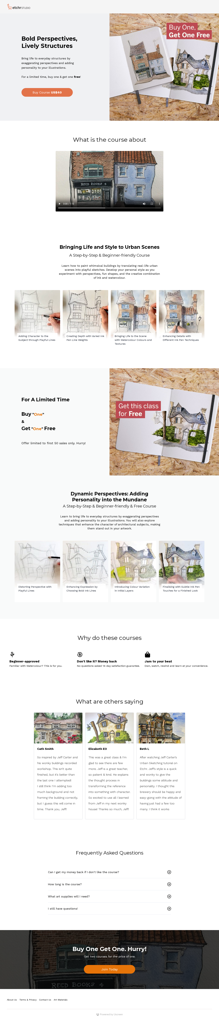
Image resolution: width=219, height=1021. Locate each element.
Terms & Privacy (28, 999)
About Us (12, 999)
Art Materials (60, 999)
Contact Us (45, 999)
